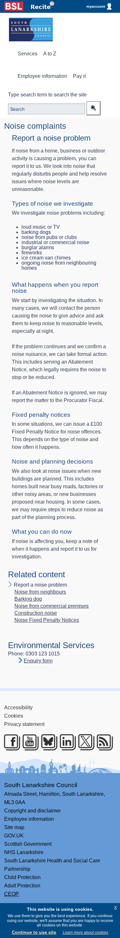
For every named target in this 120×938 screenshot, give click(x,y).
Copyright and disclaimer (32, 810)
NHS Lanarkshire (24, 852)
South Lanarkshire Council (40, 785)
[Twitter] (84, 742)
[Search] (93, 108)
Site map (14, 827)
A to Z (49, 53)
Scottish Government (28, 844)
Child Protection (22, 877)
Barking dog (28, 599)
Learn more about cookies (85, 932)
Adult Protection (22, 885)
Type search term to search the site (47, 94)
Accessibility (18, 707)
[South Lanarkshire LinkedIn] (65, 742)
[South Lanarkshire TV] (28, 742)
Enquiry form (38, 660)
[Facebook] (9, 742)
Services (27, 53)
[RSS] (102, 742)
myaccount (95, 6)
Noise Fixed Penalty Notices (46, 620)
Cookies (13, 716)
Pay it (79, 76)
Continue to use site (34, 932)
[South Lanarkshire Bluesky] (46, 742)
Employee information (42, 76)
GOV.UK (14, 835)
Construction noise (35, 613)
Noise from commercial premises (51, 606)
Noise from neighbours (40, 592)
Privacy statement (24, 724)
